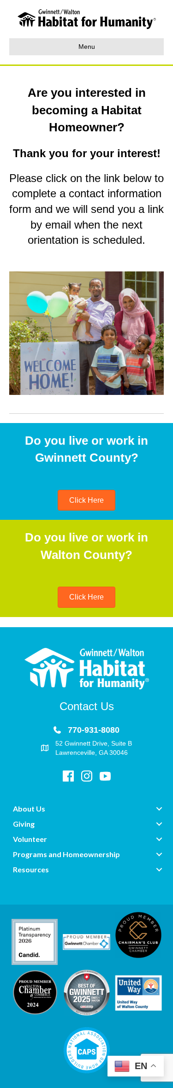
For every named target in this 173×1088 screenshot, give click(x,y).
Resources (31, 869)
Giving (24, 823)
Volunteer (30, 839)
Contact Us (87, 706)
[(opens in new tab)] (35, 941)
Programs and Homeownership (66, 854)
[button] (159, 808)
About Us (29, 808)
